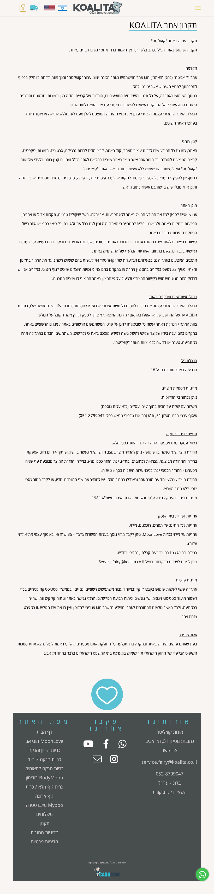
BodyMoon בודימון (44, 777)
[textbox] (107, 25)
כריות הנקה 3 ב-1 (44, 759)
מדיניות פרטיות (44, 841)
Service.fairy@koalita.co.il (121, 561)
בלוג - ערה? (169, 783)
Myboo (55, 805)
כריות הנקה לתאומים (44, 768)
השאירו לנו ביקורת (170, 792)
